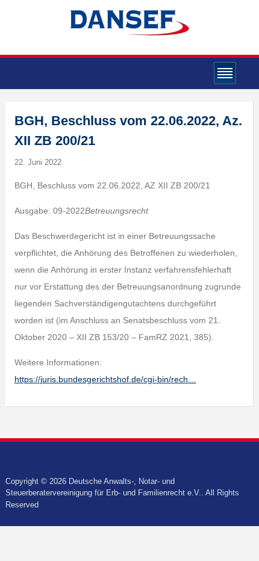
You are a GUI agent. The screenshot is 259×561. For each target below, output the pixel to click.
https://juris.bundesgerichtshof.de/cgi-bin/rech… (105, 379)
